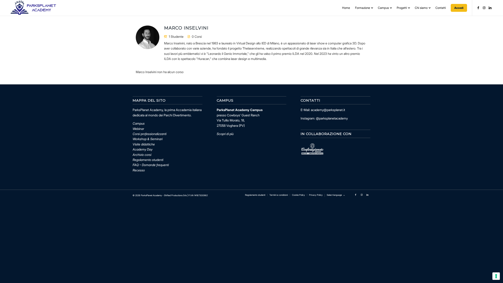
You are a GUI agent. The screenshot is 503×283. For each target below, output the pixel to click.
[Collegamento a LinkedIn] (490, 8)
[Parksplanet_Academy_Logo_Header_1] (33, 8)
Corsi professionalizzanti (149, 134)
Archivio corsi (142, 155)
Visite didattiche (144, 144)
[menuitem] (346, 8)
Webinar (138, 129)
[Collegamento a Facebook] (478, 8)
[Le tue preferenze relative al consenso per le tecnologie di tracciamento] (496, 276)
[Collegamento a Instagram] (484, 8)
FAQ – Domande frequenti (151, 165)
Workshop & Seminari (147, 139)
